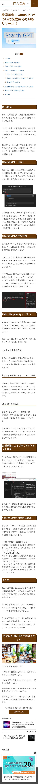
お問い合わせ (19, 712)
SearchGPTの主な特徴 (13, 66)
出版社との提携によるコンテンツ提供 (20, 78)
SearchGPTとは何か (12, 62)
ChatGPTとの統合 (13, 82)
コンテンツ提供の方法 (14, 74)
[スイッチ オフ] (28, 3)
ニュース (25, 10)
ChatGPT (15, 10)
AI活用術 (6, 10)
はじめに (8, 58)
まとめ (7, 94)
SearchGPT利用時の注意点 (15, 90)
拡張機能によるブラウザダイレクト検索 (19, 87)
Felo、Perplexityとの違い (14, 70)
